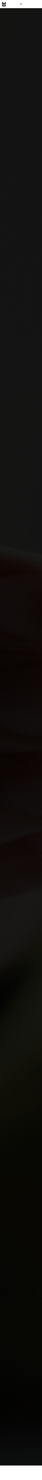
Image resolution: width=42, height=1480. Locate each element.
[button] (21, 4)
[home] (4, 4)
